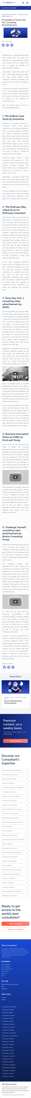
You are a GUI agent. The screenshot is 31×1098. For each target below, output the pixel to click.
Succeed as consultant (9, 14)
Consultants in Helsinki (8, 1030)
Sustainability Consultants (9, 848)
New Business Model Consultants (11, 852)
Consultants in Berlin (7, 1012)
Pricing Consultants (7, 882)
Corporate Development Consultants (12, 787)
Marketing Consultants (8, 878)
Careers (4, 999)
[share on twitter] (7, 45)
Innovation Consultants (8, 792)
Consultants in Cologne (8, 1015)
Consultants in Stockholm (9, 1067)
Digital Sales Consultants (9, 779)
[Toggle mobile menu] (27, 3)
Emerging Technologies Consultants (12, 822)
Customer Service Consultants (11, 874)
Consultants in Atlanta (8, 1009)
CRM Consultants (7, 831)
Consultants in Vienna (8, 1073)
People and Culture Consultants (11, 796)
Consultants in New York (8, 1056)
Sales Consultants (7, 844)
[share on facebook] (12, 45)
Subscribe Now (15, 741)
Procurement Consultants (9, 800)
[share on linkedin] (3, 45)
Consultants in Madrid (8, 1044)
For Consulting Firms (7, 969)
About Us (4, 973)
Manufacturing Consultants (10, 835)
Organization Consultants (9, 895)
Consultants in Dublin (7, 1021)
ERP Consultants (7, 865)
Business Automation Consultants (11, 770)
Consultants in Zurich (7, 1076)
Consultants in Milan (7, 1047)
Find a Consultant (15, 924)
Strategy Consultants (8, 887)
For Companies (6, 964)
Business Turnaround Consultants (11, 870)
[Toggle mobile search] (23, 3)
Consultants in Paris (7, 1059)
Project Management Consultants (11, 891)
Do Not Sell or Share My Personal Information (13, 1095)
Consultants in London (8, 1041)
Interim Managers (7, 826)
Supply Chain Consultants (9, 805)
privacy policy (7, 734)
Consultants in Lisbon (7, 1038)
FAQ (3, 975)
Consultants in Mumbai (8, 1050)
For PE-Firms (5, 971)
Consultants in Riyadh (8, 1062)
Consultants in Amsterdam (9, 1007)
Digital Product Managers (9, 861)
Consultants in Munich (8, 1053)
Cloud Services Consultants (10, 813)
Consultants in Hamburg (8, 1027)
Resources (4, 988)
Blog (3, 986)
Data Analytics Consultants (10, 774)
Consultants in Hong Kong (9, 1033)
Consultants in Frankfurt (8, 1024)
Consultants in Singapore (8, 1064)
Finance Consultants (8, 783)
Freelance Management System (10, 984)
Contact (4, 997)
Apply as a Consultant (15, 929)
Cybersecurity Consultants (9, 857)
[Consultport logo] (8, 2)
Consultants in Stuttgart (8, 1070)
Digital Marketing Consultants (10, 818)
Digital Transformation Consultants (12, 809)
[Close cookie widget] (29, 1083)
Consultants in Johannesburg (9, 1036)
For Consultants (6, 967)
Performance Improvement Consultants (13, 839)
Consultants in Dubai (7, 1018)
